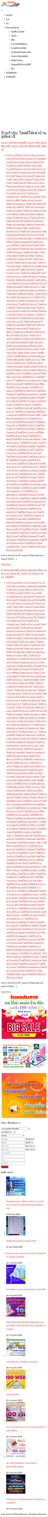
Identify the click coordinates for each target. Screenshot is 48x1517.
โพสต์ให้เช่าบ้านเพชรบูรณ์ (30, 533)
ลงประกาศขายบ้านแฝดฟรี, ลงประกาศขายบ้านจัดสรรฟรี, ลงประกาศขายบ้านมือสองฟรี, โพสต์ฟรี (23, 146)
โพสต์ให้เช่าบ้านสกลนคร (31, 484)
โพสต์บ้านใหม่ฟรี (30, 366)
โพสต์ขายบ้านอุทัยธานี (35, 325)
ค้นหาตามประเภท (12, 27)
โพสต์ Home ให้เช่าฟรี (15, 186)
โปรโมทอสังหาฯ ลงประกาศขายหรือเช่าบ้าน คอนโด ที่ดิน (26, 1289)
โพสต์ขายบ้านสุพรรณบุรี (26, 307)
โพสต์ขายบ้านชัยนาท (32, 210)
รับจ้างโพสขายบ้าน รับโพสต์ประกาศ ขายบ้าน (22, 1362)
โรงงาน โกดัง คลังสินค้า (19, 56)
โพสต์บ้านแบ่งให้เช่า (34, 363)
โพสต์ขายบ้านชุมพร (27, 214)
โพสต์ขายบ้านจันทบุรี (15, 207)
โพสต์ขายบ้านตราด (21, 217)
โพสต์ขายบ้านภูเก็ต (27, 269)
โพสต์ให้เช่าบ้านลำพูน (28, 481)
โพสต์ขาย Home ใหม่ (28, 190)
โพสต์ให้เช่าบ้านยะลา (30, 467)
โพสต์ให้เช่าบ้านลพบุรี (28, 477)
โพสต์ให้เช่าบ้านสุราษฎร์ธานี (33, 501)
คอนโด (14, 36)
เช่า (7, 23)
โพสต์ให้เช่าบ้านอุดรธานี (33, 515)
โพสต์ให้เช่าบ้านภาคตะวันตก (30, 453)
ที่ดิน (13, 40)
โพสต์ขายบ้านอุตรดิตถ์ (15, 325)
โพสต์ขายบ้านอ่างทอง (30, 318)
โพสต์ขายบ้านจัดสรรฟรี (36, 204)
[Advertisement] (24, 105)
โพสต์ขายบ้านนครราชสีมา (17, 228)
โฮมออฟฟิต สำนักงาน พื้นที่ (21, 64)
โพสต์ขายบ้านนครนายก (34, 221)
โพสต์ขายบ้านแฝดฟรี (19, 342)
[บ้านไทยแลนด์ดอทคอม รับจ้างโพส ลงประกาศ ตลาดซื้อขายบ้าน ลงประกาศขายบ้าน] (10, 6)
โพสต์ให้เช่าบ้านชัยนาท (27, 398)
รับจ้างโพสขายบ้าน (13, 1394)
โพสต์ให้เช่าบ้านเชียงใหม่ (30, 526)
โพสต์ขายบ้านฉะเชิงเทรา (34, 207)
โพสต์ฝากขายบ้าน (21, 370)
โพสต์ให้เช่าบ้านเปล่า (30, 529)
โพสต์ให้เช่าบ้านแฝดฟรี (28, 536)
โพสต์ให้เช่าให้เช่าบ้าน (37, 546)
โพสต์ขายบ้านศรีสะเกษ (28, 290)
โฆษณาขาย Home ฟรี (25, 176)
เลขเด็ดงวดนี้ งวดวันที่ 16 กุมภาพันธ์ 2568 (21, 1241)
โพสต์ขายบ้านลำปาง (31, 287)
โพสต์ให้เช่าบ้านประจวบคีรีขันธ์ (31, 432)
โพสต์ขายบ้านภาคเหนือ (32, 266)
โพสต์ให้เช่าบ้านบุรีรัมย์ (25, 429)
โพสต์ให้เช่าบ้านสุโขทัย (35, 505)
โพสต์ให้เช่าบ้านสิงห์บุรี (29, 498)
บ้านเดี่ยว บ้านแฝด (17, 32)
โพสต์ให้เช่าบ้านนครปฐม (25, 411)
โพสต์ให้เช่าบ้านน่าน (26, 425)
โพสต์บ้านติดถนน (37, 356)
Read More (6, 564)
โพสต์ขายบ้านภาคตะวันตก (25, 262)
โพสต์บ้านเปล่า (20, 363)
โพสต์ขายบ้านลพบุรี (14, 287)
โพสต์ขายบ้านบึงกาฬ (26, 238)
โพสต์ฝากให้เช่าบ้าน (38, 370)
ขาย (7, 19)
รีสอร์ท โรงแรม (16, 60)
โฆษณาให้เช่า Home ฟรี (23, 179)
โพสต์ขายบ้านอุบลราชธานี (17, 328)
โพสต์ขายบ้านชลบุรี (14, 210)
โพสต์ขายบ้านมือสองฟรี (30, 273)
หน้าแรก (9, 15)
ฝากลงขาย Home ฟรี (30, 155)
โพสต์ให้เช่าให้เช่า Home (16, 546)
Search (4, 1167)
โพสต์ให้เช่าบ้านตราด (22, 404)
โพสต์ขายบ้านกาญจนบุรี (30, 197)
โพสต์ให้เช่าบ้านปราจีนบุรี (17, 436)
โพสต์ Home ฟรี (19, 183)
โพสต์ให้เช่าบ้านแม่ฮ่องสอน (28, 540)
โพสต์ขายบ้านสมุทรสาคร (28, 301)
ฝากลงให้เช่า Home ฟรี (25, 159)
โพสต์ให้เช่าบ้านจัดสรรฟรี (25, 391)
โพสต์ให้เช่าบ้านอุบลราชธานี (26, 522)
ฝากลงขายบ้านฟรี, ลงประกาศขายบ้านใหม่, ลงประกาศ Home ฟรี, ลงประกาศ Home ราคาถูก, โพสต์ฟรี (24, 573)
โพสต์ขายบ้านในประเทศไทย (28, 349)
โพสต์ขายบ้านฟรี (25, 259)
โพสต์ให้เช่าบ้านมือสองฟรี (28, 463)
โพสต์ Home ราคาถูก (36, 183)
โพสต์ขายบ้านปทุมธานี (21, 242)
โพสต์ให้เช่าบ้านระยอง (28, 474)
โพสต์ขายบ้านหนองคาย (26, 314)
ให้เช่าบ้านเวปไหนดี (14, 550)
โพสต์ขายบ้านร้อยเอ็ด (25, 280)
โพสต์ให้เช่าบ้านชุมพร (27, 401)
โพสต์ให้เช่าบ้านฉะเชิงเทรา (27, 394)
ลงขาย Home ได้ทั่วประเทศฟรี (25, 162)
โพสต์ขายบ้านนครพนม (35, 224)
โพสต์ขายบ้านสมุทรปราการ (21, 297)
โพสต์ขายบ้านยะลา (30, 276)
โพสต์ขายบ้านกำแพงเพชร (31, 200)
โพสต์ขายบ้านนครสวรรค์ (30, 231)
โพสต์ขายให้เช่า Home (26, 353)
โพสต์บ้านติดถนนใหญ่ (15, 359)
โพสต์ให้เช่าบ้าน (28, 377)
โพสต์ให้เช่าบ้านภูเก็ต (18, 460)
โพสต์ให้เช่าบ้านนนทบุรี (25, 422)
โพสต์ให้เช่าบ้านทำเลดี (23, 408)
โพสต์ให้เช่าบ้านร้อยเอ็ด (29, 470)
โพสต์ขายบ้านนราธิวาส (29, 235)
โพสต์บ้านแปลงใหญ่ (14, 366)
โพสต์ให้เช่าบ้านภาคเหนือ (17, 456)
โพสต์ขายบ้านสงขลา (26, 294)
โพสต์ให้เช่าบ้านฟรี (26, 449)
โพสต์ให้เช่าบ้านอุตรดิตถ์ (16, 519)
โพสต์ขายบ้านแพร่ (35, 342)
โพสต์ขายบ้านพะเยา (14, 252)
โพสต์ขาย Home (32, 186)
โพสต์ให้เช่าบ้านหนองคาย (17, 508)
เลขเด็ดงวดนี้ (10, 77)
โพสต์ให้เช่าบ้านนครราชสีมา (29, 415)
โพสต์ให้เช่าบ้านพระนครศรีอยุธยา (27, 439)
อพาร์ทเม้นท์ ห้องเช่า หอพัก (21, 52)
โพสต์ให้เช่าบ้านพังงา (29, 443)
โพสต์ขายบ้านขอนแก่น (15, 204)
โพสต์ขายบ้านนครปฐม (15, 224)
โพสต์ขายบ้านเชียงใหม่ (23, 332)
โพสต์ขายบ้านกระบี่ (18, 193)
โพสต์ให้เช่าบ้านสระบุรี (27, 495)
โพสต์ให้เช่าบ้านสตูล (29, 488)
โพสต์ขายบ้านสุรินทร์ (29, 311)
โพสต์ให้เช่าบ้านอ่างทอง (27, 512)
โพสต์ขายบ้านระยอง (20, 283)
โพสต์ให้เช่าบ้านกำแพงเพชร (17, 387)
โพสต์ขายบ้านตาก (38, 217)
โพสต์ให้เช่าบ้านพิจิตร (27, 446)
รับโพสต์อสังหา (11, 73)
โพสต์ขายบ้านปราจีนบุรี (29, 245)
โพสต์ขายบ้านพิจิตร (26, 256)
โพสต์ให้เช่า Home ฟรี (31, 373)
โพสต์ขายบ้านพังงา (31, 252)
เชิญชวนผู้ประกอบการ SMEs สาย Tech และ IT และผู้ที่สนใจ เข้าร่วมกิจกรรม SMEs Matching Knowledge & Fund (25, 1204)
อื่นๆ (12, 68)
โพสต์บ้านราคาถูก (32, 359)
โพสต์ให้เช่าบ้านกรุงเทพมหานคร (28, 380)
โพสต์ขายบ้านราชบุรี (38, 283)
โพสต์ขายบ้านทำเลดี (14, 221)
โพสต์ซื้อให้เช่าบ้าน (22, 356)
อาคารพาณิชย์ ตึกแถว (19, 44)
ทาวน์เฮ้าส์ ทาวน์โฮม (18, 48)
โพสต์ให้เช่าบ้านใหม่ (33, 543)
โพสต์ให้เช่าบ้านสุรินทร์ (15, 505)
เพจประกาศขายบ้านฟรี (25, 169)
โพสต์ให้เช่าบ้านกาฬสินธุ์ (34, 384)
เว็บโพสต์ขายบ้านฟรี (26, 172)
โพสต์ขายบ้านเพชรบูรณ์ (23, 339)
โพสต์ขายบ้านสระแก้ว (28, 304)
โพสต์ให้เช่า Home (14, 373)
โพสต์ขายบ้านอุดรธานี (33, 321)
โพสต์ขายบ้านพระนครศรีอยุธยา (33, 249)
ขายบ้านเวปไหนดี (13, 155)
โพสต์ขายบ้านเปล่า (21, 335)
